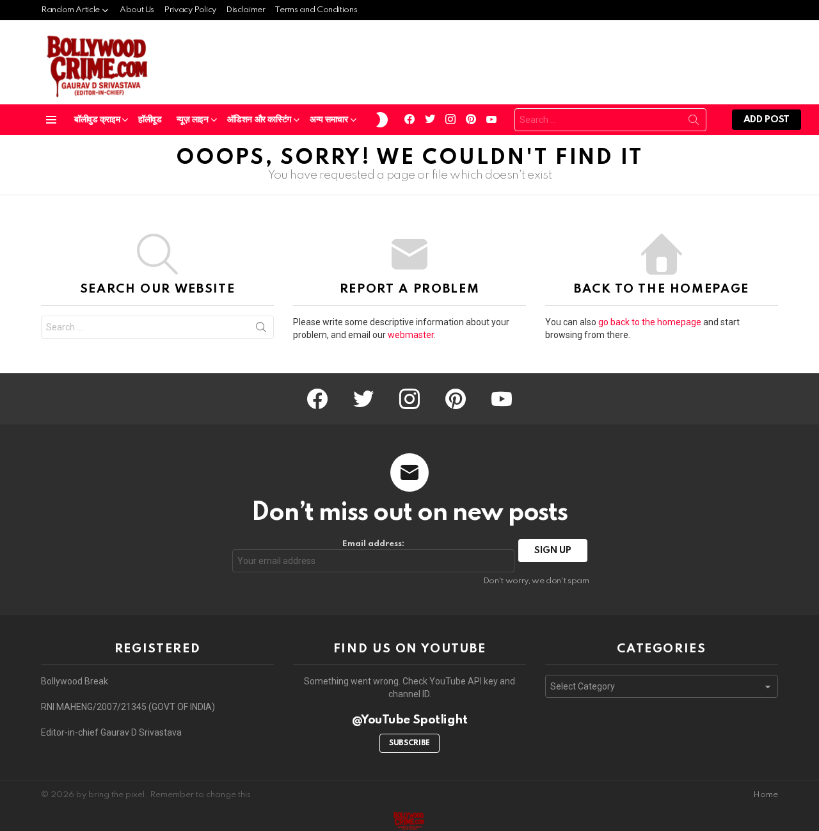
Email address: (373, 544)
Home (765, 795)
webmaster (411, 335)
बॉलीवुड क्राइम (97, 120)
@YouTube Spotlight (410, 720)
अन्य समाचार (329, 120)
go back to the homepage (649, 322)
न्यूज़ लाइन (193, 120)
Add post (766, 119)
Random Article (70, 10)
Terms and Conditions (315, 10)
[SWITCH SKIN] (382, 120)
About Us (137, 10)
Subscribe (409, 743)
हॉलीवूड (149, 120)
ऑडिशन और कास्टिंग (259, 120)
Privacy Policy (190, 10)
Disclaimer (245, 10)
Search (693, 122)
